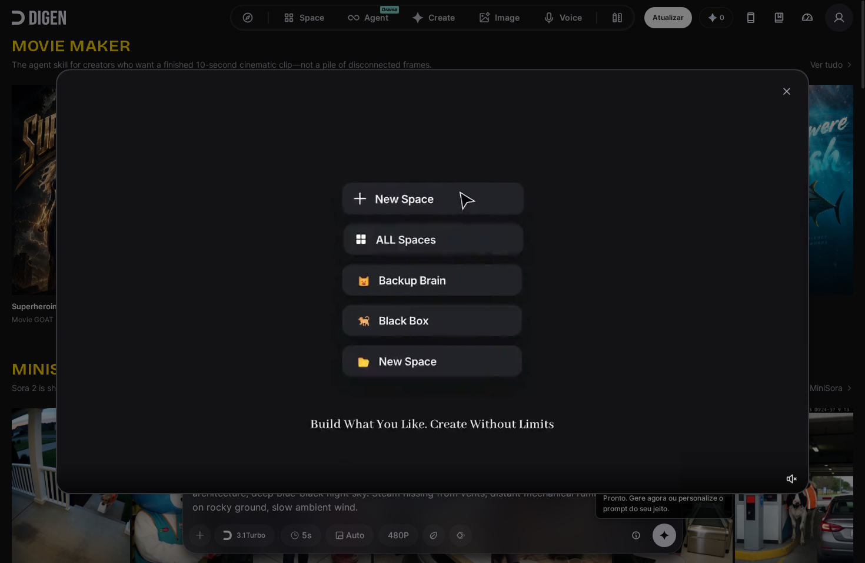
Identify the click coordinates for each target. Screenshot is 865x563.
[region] (432, 281)
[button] (791, 478)
